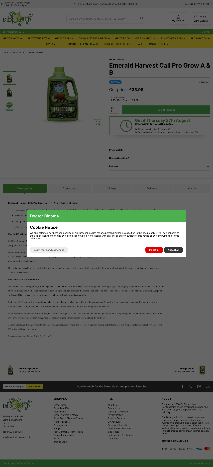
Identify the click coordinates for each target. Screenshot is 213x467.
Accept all (173, 249)
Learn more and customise (49, 249)
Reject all (154, 249)
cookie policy (150, 232)
